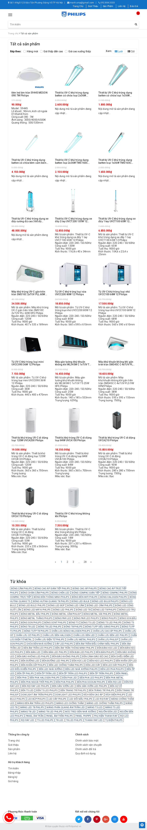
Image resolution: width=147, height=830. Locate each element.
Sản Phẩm (108, 6)
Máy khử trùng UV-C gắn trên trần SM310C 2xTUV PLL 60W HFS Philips (28, 293)
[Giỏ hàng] (135, 16)
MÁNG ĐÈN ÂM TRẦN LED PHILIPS (35, 703)
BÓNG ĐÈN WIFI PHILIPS (85, 597)
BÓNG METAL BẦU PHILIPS (35, 614)
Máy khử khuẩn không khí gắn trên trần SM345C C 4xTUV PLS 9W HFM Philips (116, 363)
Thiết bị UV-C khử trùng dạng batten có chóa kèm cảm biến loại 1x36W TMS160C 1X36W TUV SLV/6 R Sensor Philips (28, 161)
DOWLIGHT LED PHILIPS (68, 694)
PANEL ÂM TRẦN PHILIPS (59, 716)
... (79, 561)
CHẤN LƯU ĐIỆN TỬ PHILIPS (49, 639)
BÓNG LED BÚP (56, 605)
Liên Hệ (121, 6)
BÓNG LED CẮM (75, 605)
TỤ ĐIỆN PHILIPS (114, 720)
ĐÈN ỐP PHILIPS (25, 673)
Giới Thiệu (93, 6)
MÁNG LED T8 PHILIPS (32, 707)
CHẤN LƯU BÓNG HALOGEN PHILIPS (70, 631)
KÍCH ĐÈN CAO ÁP (93, 694)
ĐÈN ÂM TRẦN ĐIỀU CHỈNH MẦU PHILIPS (97, 643)
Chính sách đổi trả (85, 749)
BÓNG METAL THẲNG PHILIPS (37, 618)
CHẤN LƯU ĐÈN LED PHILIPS (113, 635)
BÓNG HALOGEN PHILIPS (113, 597)
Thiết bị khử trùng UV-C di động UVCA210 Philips (116, 439)
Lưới (120, 51)
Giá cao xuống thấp (79, 51)
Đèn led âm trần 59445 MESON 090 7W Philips (29, 94)
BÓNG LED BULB (80, 601)
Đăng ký (12, 777)
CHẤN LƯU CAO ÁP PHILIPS (107, 631)
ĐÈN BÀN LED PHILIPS (55, 652)
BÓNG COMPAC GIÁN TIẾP (86, 592)
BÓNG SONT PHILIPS (55, 622)
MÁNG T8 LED (28, 711)
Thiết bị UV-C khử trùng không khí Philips (72, 515)
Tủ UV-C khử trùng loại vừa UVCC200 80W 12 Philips (70, 293)
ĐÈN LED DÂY (93, 665)
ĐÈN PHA (22, 677)
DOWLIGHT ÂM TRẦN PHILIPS (37, 694)
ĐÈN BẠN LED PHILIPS (81, 652)
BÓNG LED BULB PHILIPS (105, 601)
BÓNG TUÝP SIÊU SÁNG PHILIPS (102, 626)
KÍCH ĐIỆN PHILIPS (115, 694)
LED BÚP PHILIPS (37, 699)
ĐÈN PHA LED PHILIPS (91, 677)
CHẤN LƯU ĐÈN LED (84, 635)
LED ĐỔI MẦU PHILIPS (81, 699)
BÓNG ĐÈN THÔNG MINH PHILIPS (51, 597)
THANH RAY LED (94, 720)
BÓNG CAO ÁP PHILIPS (85, 588)
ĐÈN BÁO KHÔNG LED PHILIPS (33, 656)
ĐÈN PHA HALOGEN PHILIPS (45, 677)
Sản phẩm (14, 749)
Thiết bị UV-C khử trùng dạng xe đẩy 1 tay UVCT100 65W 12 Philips (116, 220)
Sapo (99, 826)
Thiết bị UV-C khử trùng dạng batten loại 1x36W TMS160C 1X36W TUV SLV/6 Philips (115, 161)
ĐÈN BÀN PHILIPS (105, 652)
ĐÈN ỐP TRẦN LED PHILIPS (73, 673)
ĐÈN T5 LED (27, 690)
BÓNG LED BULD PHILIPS (32, 605)
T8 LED (59, 720)
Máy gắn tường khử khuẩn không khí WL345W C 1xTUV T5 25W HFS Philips (73, 363)
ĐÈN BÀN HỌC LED (107, 648)
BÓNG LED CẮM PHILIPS (99, 605)
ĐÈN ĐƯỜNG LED (30, 660)
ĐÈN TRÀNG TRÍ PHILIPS (101, 690)
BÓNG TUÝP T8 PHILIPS (36, 631)
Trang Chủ (78, 6)
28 (85, 561)
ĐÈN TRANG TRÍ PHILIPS (73, 690)
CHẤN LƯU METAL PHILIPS (81, 639)
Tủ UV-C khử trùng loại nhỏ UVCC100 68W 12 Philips (114, 293)
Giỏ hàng (13, 781)
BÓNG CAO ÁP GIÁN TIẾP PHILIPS (52, 588)
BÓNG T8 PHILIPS (73, 626)
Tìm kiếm (13, 768)
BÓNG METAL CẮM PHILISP (66, 614)
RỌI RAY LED (27, 720)
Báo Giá (134, 6)
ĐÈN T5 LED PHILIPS (47, 690)
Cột (132, 51)
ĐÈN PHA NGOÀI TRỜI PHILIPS (37, 682)
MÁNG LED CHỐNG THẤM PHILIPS (105, 703)
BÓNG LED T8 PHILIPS (105, 609)
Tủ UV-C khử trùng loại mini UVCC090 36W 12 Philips (27, 363)
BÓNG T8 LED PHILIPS (49, 626)
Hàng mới (32, 51)
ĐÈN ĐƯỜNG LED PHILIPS (55, 660)
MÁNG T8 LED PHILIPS (51, 711)
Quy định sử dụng (85, 753)
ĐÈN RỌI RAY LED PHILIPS (35, 686)
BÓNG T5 (74, 622)
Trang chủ (14, 740)
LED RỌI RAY (101, 699)
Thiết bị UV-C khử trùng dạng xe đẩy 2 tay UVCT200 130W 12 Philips (73, 220)
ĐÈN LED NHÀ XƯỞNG (51, 669)
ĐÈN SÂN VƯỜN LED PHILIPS (92, 686)
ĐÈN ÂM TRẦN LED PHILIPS (38, 648)
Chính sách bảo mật (87, 740)
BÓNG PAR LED (63, 618)
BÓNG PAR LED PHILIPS (86, 618)
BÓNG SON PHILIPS (31, 622)
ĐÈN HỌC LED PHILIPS (101, 660)
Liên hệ (12, 753)
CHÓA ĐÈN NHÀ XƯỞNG (39, 643)
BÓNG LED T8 (83, 609)
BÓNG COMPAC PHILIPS (115, 592)
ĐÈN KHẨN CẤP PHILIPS (33, 665)
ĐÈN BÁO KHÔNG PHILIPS (65, 656)
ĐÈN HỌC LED (79, 660)
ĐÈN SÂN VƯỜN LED (63, 686)
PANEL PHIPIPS (83, 716)
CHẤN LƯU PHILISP (108, 639)
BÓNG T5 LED (88, 622)
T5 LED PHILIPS (45, 720)
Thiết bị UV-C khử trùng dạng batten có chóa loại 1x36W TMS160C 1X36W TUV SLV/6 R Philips (115, 94)
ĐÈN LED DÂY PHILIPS (114, 665)
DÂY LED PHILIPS (64, 643)
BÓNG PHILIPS (109, 618)
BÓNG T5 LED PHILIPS (110, 622)
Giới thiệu (13, 744)
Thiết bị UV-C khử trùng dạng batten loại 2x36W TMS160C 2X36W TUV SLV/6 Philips (72, 161)
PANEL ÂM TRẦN (35, 716)
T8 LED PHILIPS (74, 720)
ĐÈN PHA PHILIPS (65, 682)
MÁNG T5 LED (95, 707)
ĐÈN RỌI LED (115, 682)
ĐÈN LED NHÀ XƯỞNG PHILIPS (81, 669)
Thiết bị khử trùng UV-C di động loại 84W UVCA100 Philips (73, 439)
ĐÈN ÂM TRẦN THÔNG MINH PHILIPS (74, 648)
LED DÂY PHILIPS (57, 699)
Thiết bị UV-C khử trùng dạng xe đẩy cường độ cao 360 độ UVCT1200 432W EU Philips (29, 220)
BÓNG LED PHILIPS (63, 609)
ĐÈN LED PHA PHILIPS (112, 669)
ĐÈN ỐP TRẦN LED (46, 673)
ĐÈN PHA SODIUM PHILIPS (91, 682)
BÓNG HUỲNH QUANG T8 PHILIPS (51, 601)
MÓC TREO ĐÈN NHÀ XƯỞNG (80, 711)
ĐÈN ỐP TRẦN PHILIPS (101, 673)
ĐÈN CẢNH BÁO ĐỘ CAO (95, 656)
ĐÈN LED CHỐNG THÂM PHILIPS (66, 665)
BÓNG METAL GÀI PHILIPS (97, 614)
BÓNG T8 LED (28, 626)
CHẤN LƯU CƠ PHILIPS (28, 635)
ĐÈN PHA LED (69, 677)
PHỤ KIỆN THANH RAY (106, 716)
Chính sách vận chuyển (88, 744)
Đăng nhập (14, 772)
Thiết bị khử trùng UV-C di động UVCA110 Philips (29, 515)
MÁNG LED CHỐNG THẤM (70, 703)
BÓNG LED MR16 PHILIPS (37, 609)
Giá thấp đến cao (53, 51)
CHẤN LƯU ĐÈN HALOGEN (56, 635)
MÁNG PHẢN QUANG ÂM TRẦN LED (66, 707)
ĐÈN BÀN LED (33, 652)
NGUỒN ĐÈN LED (108, 711)
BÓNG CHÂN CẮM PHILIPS (35, 592)
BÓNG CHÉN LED (60, 592)
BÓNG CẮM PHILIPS (21, 588)
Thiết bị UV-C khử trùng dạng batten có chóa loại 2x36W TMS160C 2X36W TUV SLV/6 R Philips (72, 94)
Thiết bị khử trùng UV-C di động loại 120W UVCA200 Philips (29, 439)
